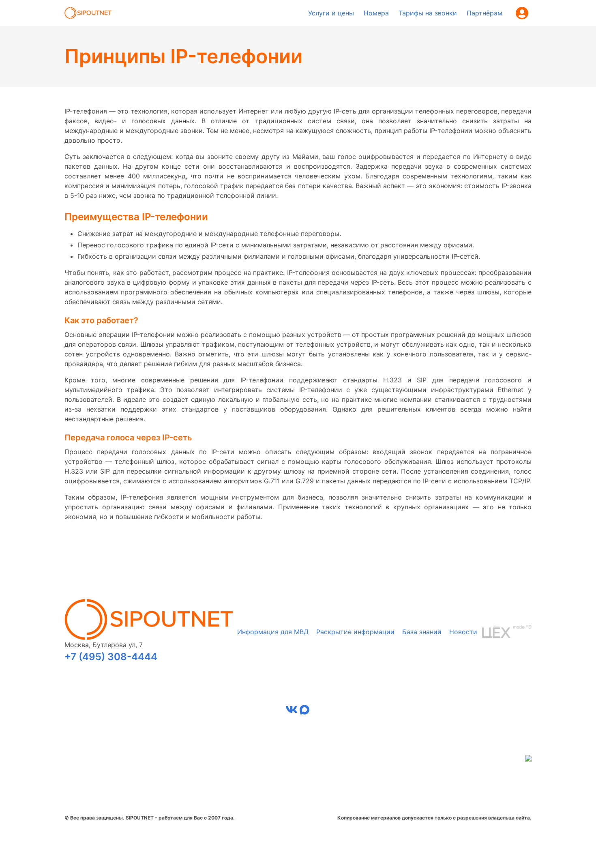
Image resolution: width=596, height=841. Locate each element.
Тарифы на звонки (428, 13)
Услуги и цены (331, 13)
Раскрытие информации (355, 632)
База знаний (422, 632)
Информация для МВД (273, 632)
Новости (463, 632)
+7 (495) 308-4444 (110, 657)
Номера (376, 13)
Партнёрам (484, 13)
